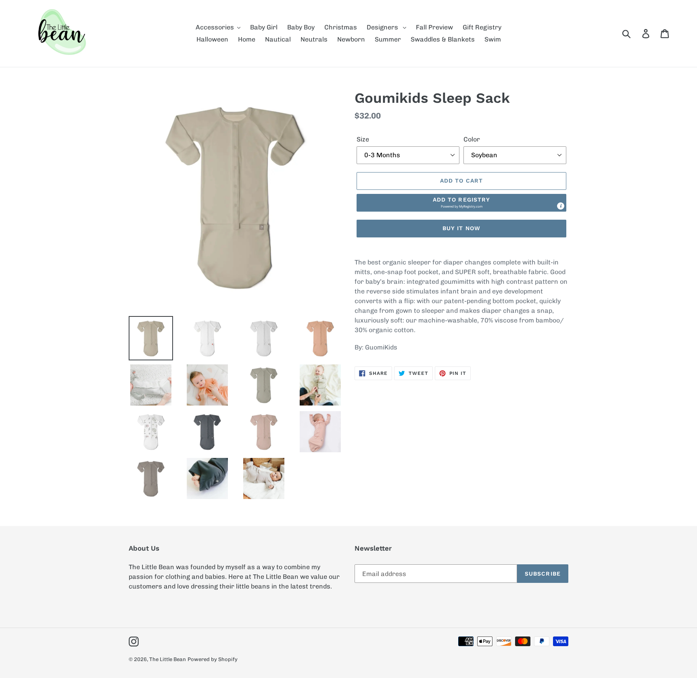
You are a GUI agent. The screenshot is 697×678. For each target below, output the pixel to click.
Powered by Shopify (213, 659)
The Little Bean (167, 659)
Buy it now (461, 228)
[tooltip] (560, 206)
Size (363, 139)
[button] (461, 203)
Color (471, 139)
